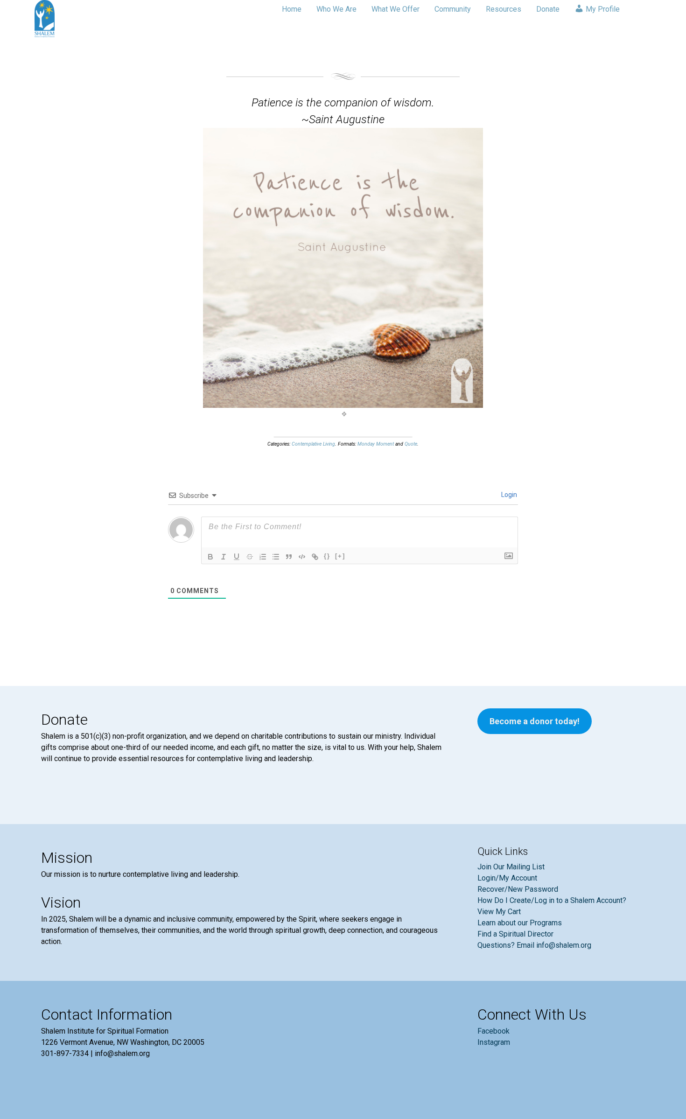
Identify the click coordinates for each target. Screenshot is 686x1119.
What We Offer (395, 9)
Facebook (493, 1031)
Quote (411, 444)
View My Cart (499, 911)
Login (508, 494)
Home (291, 9)
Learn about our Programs (519, 922)
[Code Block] (301, 556)
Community (452, 9)
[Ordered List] (262, 556)
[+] (340, 556)
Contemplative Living (313, 444)
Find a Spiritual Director (515, 934)
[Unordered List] (275, 556)
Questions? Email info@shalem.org (534, 945)
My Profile (602, 9)
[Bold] (210, 556)
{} (327, 556)
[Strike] (249, 556)
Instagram (493, 1042)
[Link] (315, 556)
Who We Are (336, 9)
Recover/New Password (517, 889)
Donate (548, 9)
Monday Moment (375, 444)
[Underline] (236, 556)
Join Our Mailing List (511, 866)
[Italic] (223, 556)
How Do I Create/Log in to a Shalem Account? (551, 900)
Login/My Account (507, 878)
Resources (503, 9)
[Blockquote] (288, 556)
